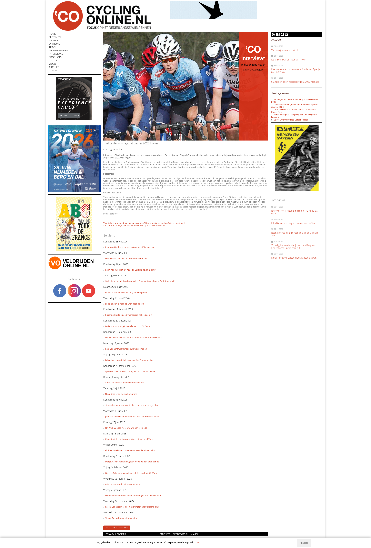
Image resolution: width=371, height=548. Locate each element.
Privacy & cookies (116, 534)
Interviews (56, 53)
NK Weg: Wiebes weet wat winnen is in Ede (126, 427)
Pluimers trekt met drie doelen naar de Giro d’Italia (130, 450)
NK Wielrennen (58, 50)
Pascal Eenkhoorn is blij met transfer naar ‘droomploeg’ (132, 506)
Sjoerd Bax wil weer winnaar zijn (121, 518)
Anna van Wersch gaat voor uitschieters (124, 382)
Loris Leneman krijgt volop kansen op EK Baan (127, 326)
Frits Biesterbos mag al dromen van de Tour (126, 258)
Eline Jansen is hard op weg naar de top (124, 303)
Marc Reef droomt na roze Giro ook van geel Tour (129, 439)
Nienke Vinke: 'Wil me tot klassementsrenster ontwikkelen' (133, 337)
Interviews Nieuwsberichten (117, 528)
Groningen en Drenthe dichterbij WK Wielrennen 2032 (294, 100)
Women (53, 40)
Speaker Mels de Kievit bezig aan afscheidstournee (130, 371)
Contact (54, 70)
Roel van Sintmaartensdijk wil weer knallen (126, 348)
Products (55, 57)
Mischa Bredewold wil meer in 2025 (122, 484)
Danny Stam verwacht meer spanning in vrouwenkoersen (133, 495)
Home (52, 33)
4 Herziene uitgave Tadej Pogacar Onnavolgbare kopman (294, 116)
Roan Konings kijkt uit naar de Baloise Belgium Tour (130, 269)
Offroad (54, 43)
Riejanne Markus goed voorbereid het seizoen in (128, 315)
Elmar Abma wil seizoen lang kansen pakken (126, 292)
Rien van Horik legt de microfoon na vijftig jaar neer (130, 247)
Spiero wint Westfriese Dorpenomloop (291, 119)
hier (198, 542)
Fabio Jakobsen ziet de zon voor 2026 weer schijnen (130, 360)
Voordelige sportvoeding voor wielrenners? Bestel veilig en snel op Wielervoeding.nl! (144, 223)
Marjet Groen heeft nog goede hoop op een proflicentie (132, 461)
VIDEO (52, 63)
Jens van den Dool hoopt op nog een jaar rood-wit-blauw (132, 416)
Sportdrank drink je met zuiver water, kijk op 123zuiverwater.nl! (134, 225)
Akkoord (304, 542)
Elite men (55, 37)
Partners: (165, 534)
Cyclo (53, 60)
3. (272, 109)
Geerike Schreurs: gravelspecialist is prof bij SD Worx (131, 473)
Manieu (195, 534)
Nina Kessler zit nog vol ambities (121, 394)
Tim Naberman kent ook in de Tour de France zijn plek (131, 405)
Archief (54, 67)
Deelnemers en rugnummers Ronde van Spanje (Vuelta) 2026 (294, 105)
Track (52, 47)
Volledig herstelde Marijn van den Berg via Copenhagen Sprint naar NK (139, 281)
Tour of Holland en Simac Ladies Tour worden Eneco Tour (293, 111)
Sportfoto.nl (181, 534)
